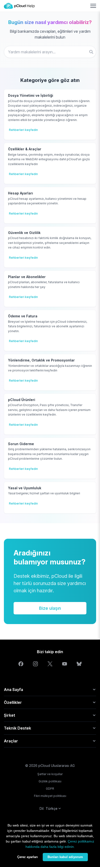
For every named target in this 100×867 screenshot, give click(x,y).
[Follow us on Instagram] (35, 664)
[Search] (91, 52)
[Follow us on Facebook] (21, 664)
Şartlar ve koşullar (50, 774)
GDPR (50, 788)
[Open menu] (93, 6)
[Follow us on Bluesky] (79, 664)
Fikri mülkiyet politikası (50, 796)
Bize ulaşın (50, 608)
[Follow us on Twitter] (50, 664)
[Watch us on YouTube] (64, 664)
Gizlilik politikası (50, 781)
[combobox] (50, 52)
